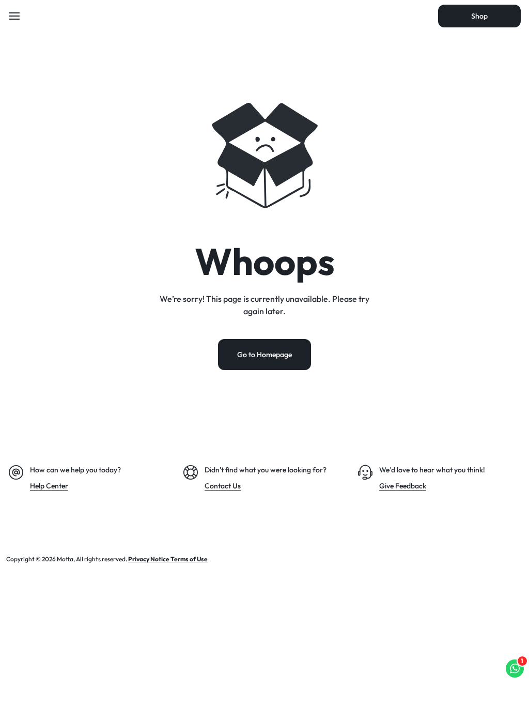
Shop (479, 16)
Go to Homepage (264, 354)
